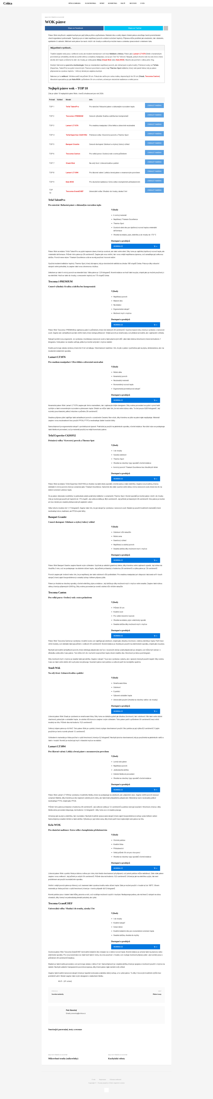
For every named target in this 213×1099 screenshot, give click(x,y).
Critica (7, 3)
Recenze (133, 3)
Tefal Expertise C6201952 (76, 135)
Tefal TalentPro (72, 107)
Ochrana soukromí (115, 1079)
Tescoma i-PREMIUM (74, 116)
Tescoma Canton (152, 76)
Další (123, 3)
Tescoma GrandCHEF (74, 191)
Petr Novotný (71, 1010)
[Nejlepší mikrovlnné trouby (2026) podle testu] (76, 1043)
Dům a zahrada (74, 3)
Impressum (102, 1079)
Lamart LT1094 (72, 173)
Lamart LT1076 (139, 54)
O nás (142, 3)
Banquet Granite (72, 144)
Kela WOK (120, 60)
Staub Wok (106, 60)
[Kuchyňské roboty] (136, 1043)
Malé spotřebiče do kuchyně (54, 17)
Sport (102, 3)
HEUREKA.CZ (118, 246)
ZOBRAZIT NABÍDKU (154, 105)
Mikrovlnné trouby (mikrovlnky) (63, 1058)
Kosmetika (112, 3)
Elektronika (90, 3)
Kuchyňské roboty (116, 1058)
